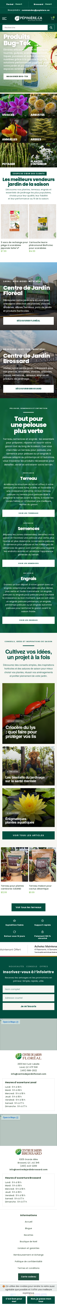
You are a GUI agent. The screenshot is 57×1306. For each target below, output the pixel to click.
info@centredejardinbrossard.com (29, 1169)
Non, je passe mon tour (41, 1300)
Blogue (28, 1228)
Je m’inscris (28, 1006)
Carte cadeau (28, 1276)
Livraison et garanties (28, 1248)
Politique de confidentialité (28, 1261)
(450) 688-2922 (28, 1070)
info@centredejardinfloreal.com (28, 1074)
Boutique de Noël (28, 1241)
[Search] (51, 27)
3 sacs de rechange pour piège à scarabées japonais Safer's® (14, 245)
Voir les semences (28, 563)
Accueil (28, 1221)
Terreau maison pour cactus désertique (40, 887)
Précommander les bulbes (21, 76)
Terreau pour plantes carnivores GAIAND (12, 887)
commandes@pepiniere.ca (35, 10)
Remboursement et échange (29, 1254)
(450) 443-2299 (28, 1165)
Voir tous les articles (28, 835)
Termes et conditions (28, 1268)
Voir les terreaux (29, 513)
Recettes (28, 1235)
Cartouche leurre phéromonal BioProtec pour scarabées (41, 245)
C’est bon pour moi (14, 1300)
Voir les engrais (28, 620)
